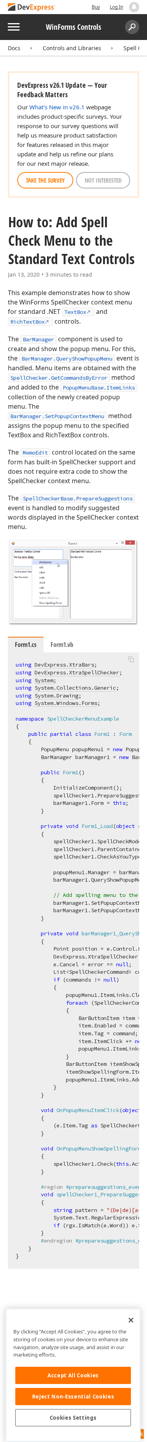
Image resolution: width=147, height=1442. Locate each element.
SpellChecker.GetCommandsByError (58, 377)
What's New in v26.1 (57, 107)
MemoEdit (35, 452)
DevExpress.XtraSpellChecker (76, 672)
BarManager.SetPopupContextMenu (57, 416)
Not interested (103, 180)
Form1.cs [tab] (25, 644)
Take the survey (45, 180)
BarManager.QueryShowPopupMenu (67, 358)
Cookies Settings (73, 1417)
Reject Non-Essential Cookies (73, 1396)
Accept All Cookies (73, 1375)
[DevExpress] (32, 7)
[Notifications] (134, 7)
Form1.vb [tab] (62, 644)
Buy (96, 7)
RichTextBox (27, 321)
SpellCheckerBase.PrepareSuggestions (77, 498)
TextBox (75, 311)
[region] (73, 1375)
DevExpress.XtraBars (64, 664)
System (43, 680)
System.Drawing (56, 695)
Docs (14, 48)
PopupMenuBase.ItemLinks (99, 387)
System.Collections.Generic (75, 687)
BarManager (38, 339)
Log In (116, 7)
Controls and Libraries (72, 48)
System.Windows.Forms (65, 703)
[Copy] (131, 659)
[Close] (131, 1320)
